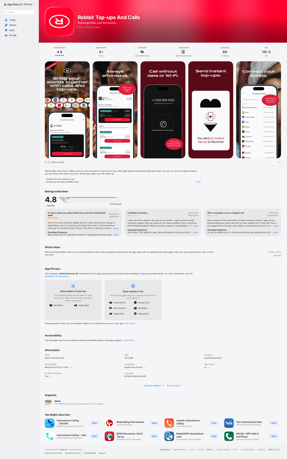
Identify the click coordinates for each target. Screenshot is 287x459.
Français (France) (223, 449)
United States (165, 449)
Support (102, 453)
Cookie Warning (90, 453)
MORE (116, 228)
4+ (205, 367)
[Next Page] (284, 110)
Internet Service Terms (53, 453)
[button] (19, 20)
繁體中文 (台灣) (274, 449)
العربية (192, 449)
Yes (46, 376)
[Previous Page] (42, 110)
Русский (200, 449)
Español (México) (180, 449)
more (198, 182)
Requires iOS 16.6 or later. (57, 367)
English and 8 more (133, 367)
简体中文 (210, 449)
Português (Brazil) (247, 449)
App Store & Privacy (73, 453)
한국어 (235, 449)
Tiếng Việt (261, 449)
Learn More (129, 323)
